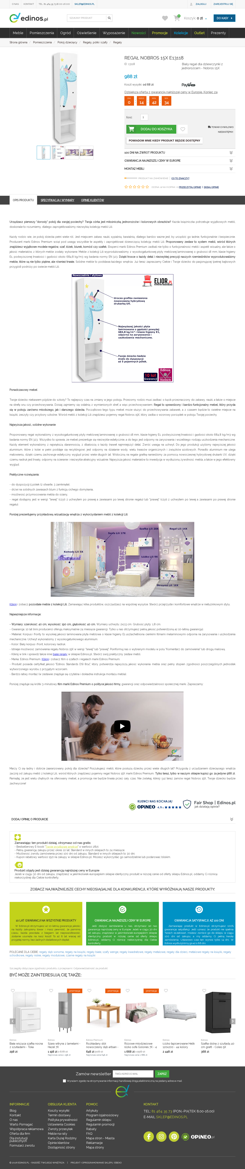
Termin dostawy (59, 1115)
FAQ (89, 1133)
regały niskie (33, 955)
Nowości (138, 33)
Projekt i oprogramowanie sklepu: (96, 1162)
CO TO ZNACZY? (180, 178)
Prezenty (218, 33)
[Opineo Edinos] (198, 1137)
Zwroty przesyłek (60, 1129)
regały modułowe (53, 955)
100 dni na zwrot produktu (144, 152)
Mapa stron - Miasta (100, 1138)
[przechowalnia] (167, 18)
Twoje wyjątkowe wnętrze (62, 846)
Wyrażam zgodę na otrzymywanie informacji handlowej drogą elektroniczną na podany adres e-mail (124, 1080)
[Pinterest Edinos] (174, 1137)
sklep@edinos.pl (84, 4)
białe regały (60, 654)
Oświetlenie (86, 33)
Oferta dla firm (20, 1133)
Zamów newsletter (93, 1073)
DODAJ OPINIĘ (211, 187)
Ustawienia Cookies (61, 1124)
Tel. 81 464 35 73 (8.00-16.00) (54, 4)
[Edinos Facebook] (149, 1137)
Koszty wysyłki (58, 1110)
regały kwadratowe (131, 951)
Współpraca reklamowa (26, 1129)
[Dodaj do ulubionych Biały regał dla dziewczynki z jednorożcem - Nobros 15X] (183, 129)
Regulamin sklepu (98, 1120)
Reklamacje (94, 1143)
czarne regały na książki (80, 955)
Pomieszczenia (42, 33)
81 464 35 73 (162, 1111)
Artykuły (92, 1110)
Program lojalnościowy (102, 1115)
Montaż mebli (134, 168)
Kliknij (13, 604)
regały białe (94, 951)
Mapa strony (95, 1147)
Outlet (199, 33)
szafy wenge (110, 951)
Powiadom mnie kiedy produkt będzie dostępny (164, 140)
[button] (109, 18)
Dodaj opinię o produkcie (29, 819)
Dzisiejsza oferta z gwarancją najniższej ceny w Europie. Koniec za (170, 92)
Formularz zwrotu (22, 1145)
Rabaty (91, 1129)
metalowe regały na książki (205, 951)
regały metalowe (155, 951)
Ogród (65, 33)
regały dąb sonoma (51, 951)
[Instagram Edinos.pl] (161, 1137)
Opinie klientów (58, 1143)
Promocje (160, 33)
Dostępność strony (61, 1147)
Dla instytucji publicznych (19, 1139)
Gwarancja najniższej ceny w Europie (152, 160)
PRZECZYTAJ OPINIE (190, 187)
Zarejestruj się (223, 4)
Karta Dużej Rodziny (62, 1138)
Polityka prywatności (62, 1120)
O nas (15, 4)
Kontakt (29, 4)
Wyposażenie (114, 33)
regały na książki (75, 951)
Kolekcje (181, 33)
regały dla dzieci (177, 951)
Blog (13, 1110)
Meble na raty (57, 1133)
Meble (18, 33)
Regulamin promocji (100, 1124)
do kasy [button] (223, 18)
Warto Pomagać (21, 1124)
